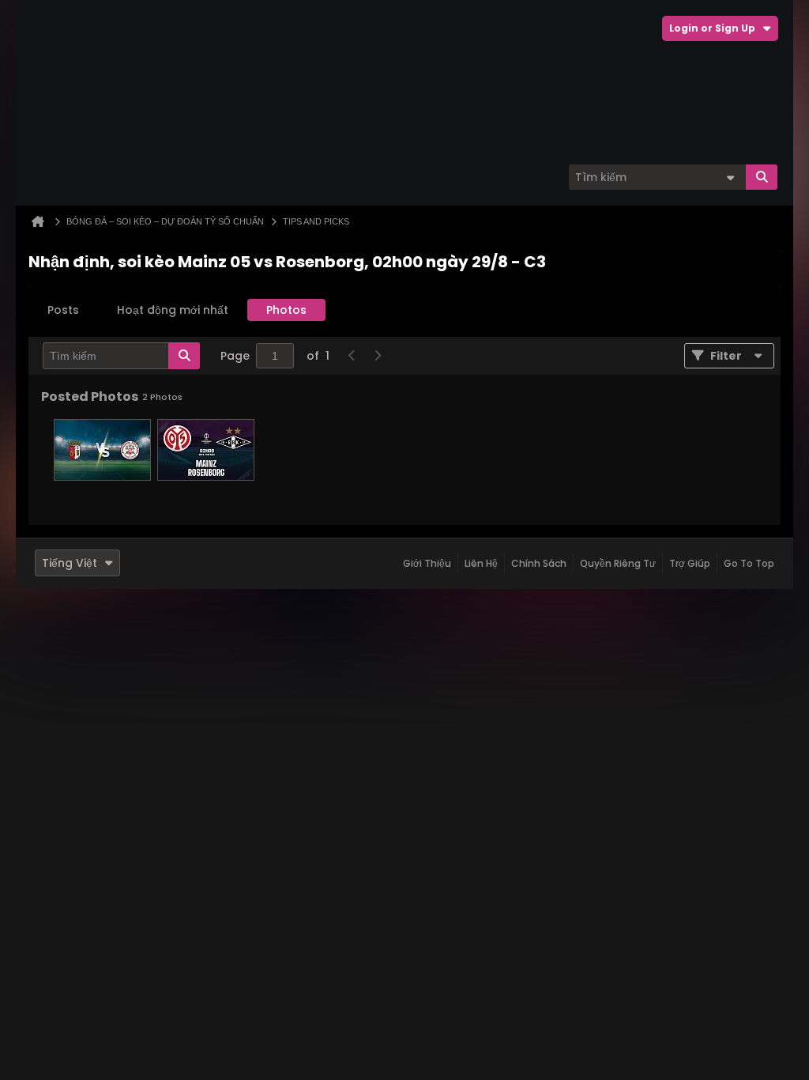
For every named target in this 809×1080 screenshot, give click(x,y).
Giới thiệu (427, 563)
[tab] (63, 310)
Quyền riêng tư (618, 563)
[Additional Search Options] (730, 177)
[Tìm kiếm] (761, 177)
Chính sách (538, 563)
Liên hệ (481, 563)
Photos (286, 310)
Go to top (749, 563)
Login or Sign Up (712, 28)
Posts (63, 310)
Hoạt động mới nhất (172, 310)
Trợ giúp (689, 563)
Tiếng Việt (69, 563)
